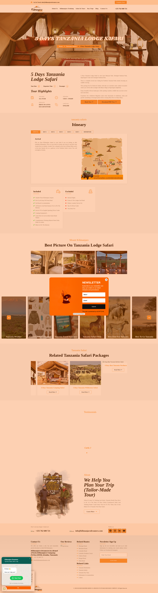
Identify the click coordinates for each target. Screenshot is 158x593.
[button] (30, 558)
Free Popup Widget (79, 314)
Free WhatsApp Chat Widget (17, 583)
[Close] (106, 279)
